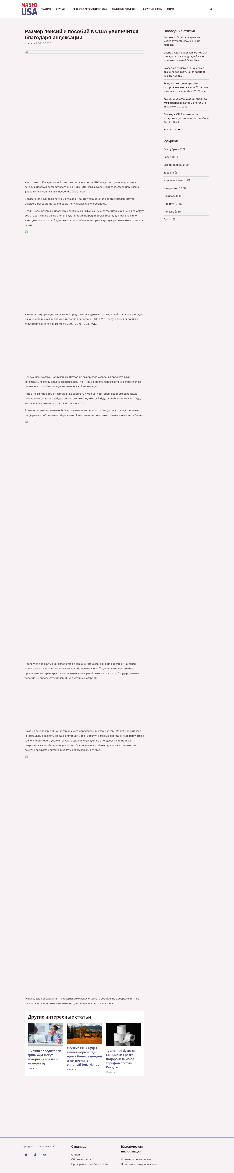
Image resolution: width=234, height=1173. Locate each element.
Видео (167, 157)
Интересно (170, 188)
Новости (30, 43)
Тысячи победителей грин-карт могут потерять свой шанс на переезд (44, 1057)
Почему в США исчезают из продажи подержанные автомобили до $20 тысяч (186, 118)
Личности (169, 196)
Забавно (168, 172)
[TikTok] (35, 1154)
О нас (170, 9)
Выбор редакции (173, 164)
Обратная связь (152, 9)
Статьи (60, 9)
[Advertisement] (84, 156)
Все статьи (169, 129)
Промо (167, 219)
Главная (46, 9)
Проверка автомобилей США (90, 9)
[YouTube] (44, 1154)
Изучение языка (173, 180)
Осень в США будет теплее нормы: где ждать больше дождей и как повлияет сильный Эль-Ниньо (84, 1056)
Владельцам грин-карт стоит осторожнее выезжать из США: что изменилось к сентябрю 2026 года (185, 87)
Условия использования (136, 1159)
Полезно (168, 211)
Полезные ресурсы (123, 9)
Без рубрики (171, 149)
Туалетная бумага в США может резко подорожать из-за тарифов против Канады (121, 1059)
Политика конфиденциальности (140, 1164)
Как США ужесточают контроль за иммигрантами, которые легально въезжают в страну (185, 102)
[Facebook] (26, 1154)
